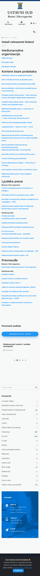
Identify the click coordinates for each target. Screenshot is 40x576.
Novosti (4, 436)
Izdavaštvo (6, 458)
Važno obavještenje (9, 414)
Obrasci (4, 445)
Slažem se (18, 570)
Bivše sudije (6, 467)
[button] (14, 360)
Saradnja (5, 476)
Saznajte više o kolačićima (22, 568)
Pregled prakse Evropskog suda (13, 410)
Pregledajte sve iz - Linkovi (20, 334)
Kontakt (21, 24)
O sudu (4, 441)
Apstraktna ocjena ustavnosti (12, 405)
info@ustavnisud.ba (17, 531)
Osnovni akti (6, 480)
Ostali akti (5, 419)
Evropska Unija (7, 62)
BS (34, 23)
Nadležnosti (6, 471)
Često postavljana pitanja (11, 449)
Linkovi (14, 37)
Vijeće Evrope (7, 58)
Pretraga (8, 24)
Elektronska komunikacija (11, 427)
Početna (6, 37)
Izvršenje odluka (8, 401)
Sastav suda (6, 463)
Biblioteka (5, 454)
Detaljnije (9, 350)
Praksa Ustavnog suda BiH (11, 485)
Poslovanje (6, 432)
